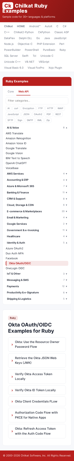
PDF (49, 114)
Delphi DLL (25, 38)
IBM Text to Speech (18, 158)
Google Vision (14, 153)
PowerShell (32, 49)
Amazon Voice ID (16, 143)
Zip (48, 120)
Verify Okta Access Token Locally (33, 376)
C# (64, 26)
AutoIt (48, 26)
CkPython (44, 32)
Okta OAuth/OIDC (20, 263)
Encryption (28, 108)
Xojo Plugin (55, 67)
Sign (20, 120)
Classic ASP (61, 32)
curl (16, 108)
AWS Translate (14, 133)
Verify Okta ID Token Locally (35, 390)
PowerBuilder (12, 49)
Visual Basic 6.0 (13, 67)
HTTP (50, 108)
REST (58, 114)
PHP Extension (46, 43)
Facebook (12, 258)
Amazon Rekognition (18, 138)
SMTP (30, 120)
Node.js (9, 43)
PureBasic (49, 49)
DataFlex (9, 38)
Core (11, 91)
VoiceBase (12, 168)
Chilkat (8, 26)
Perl (61, 43)
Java (47, 38)
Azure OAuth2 (14, 248)
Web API (23, 91)
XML (39, 120)
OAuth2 (38, 114)
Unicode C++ (12, 61)
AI (8, 108)
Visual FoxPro (36, 67)
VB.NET (29, 61)
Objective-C (25, 43)
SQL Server (11, 55)
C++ (7, 32)
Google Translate (16, 148)
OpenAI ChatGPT (16, 163)
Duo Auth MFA (15, 253)
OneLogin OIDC (15, 268)
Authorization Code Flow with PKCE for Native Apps (36, 415)
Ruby (63, 49)
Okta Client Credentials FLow (36, 401)
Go (38, 38)
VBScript (44, 61)
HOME (21, 26)
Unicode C (46, 55)
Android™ (34, 26)
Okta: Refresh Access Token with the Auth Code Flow (35, 431)
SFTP (10, 120)
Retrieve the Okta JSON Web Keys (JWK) (36, 360)
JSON (26, 114)
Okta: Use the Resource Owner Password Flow (37, 344)
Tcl (34, 55)
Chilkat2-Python (24, 32)
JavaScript (60, 38)
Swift (25, 55)
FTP (40, 108)
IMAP (60, 108)
